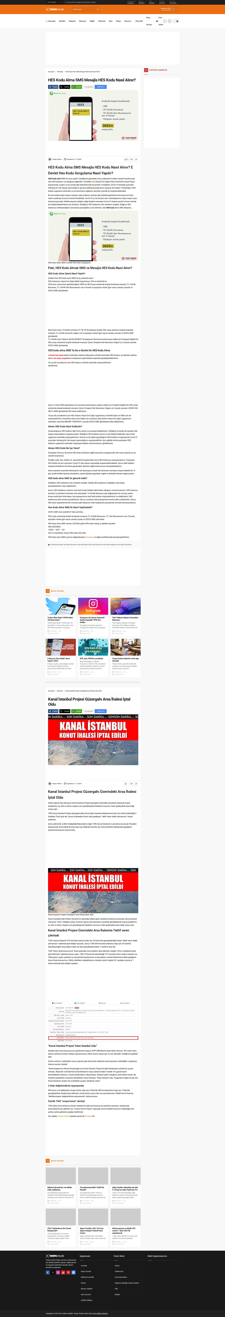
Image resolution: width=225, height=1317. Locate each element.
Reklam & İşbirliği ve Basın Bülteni (127, 1283)
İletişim (117, 1294)
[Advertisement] (129, 9)
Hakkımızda (119, 1271)
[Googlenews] (73, 1272)
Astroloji (84, 1266)
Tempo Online (56, 159)
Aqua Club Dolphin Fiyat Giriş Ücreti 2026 (80, 2)
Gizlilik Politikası (86, 1300)
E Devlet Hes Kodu (57, 544)
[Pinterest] (68, 1272)
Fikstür (83, 1283)
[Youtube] (63, 1272)
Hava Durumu (86, 1294)
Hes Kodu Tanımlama (124, 544)
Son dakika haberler (101, 1313)
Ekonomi (60, 691)
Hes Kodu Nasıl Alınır (85, 544)
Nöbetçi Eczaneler (87, 1277)
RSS (116, 1289)
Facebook (90, 537)
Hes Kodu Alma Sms (70, 544)
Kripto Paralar (86, 1271)
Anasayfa (51, 72)
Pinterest (88, 1116)
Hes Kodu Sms (97, 544)
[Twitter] (53, 1272)
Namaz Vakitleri (86, 1289)
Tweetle (66, 87)
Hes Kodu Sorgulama (110, 544)
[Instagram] (58, 1272)
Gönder (78, 87)
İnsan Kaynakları (121, 1277)
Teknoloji (60, 72)
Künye (117, 1266)
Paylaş (55, 87)
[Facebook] (48, 1272)
